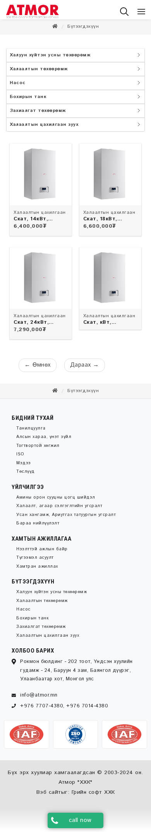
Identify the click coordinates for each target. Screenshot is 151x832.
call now (80, 820)
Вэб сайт (48, 796)
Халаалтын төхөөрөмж (39, 72)
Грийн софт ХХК (93, 796)
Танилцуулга (31, 432)
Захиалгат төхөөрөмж (38, 114)
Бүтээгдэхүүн (83, 30)
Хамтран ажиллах (37, 570)
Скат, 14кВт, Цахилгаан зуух (34, 223)
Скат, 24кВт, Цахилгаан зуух (34, 326)
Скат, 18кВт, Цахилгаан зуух (104, 223)
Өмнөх (37, 369)
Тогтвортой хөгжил (38, 449)
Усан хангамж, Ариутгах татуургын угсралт (66, 519)
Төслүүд (25, 475)
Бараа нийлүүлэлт (37, 527)
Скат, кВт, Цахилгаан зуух (104, 326)
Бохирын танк (28, 100)
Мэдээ (23, 467)
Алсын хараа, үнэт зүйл (43, 441)
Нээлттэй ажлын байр (42, 553)
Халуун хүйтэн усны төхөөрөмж (50, 59)
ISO (20, 458)
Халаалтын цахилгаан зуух (44, 128)
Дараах (84, 369)
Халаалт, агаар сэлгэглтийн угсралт (59, 510)
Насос (18, 86)
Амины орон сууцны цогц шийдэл (55, 501)
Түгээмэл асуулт (35, 561)
